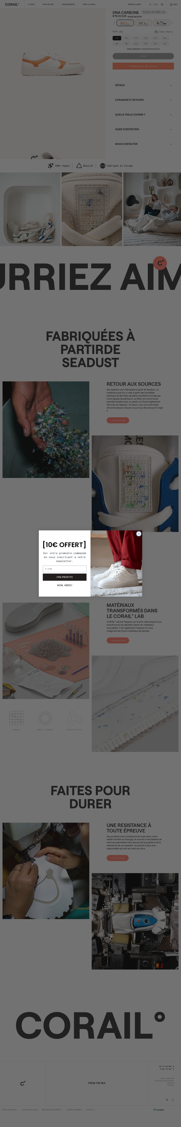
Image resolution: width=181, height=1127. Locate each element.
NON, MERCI (64, 585)
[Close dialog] (138, 533)
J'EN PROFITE (64, 577)
